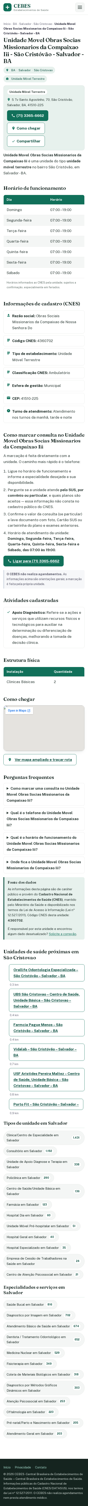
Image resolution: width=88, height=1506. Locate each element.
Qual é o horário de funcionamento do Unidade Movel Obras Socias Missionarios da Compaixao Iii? (43, 843)
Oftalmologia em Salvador (30, 1412)
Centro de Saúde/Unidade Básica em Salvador (43, 1191)
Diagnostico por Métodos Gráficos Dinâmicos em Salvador (43, 1387)
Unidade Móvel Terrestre (28, 78)
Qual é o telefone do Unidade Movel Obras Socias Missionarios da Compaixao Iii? (43, 819)
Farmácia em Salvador (27, 1204)
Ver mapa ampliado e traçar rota (43, 760)
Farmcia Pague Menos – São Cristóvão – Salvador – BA (38, 1028)
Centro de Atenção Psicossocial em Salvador (42, 1274)
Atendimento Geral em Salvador (34, 1433)
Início (7, 24)
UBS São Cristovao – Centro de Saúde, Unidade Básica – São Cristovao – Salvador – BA (46, 1000)
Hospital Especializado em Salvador (36, 1247)
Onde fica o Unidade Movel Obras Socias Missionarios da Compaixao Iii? (44, 865)
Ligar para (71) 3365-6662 (36, 561)
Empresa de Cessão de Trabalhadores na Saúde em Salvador (43, 1261)
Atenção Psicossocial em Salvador (36, 1401)
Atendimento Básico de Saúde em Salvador (43, 1326)
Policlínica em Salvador (28, 1178)
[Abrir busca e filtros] (80, 7)
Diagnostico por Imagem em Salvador (38, 1315)
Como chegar (28, 128)
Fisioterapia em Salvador (29, 1364)
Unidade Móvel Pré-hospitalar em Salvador (41, 1226)
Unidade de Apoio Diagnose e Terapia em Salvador (43, 1164)
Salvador (25, 24)
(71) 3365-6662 (30, 115)
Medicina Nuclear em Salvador (33, 1353)
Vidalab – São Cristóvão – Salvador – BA (45, 1052)
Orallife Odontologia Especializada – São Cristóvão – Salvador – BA (45, 973)
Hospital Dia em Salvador (28, 1215)
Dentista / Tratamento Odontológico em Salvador (43, 1339)
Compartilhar (28, 141)
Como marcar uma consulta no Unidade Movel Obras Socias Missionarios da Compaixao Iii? (43, 794)
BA (15, 24)
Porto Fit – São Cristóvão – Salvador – (46, 1104)
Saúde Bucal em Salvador (29, 1304)
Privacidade (23, 1467)
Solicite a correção (62, 934)
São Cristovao (43, 24)
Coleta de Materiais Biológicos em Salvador (43, 1374)
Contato (41, 1467)
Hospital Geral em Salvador (30, 1237)
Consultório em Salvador (29, 1151)
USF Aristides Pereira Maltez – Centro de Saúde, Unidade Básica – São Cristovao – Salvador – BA (46, 1079)
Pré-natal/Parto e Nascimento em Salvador (42, 1423)
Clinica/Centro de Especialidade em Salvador (43, 1137)
